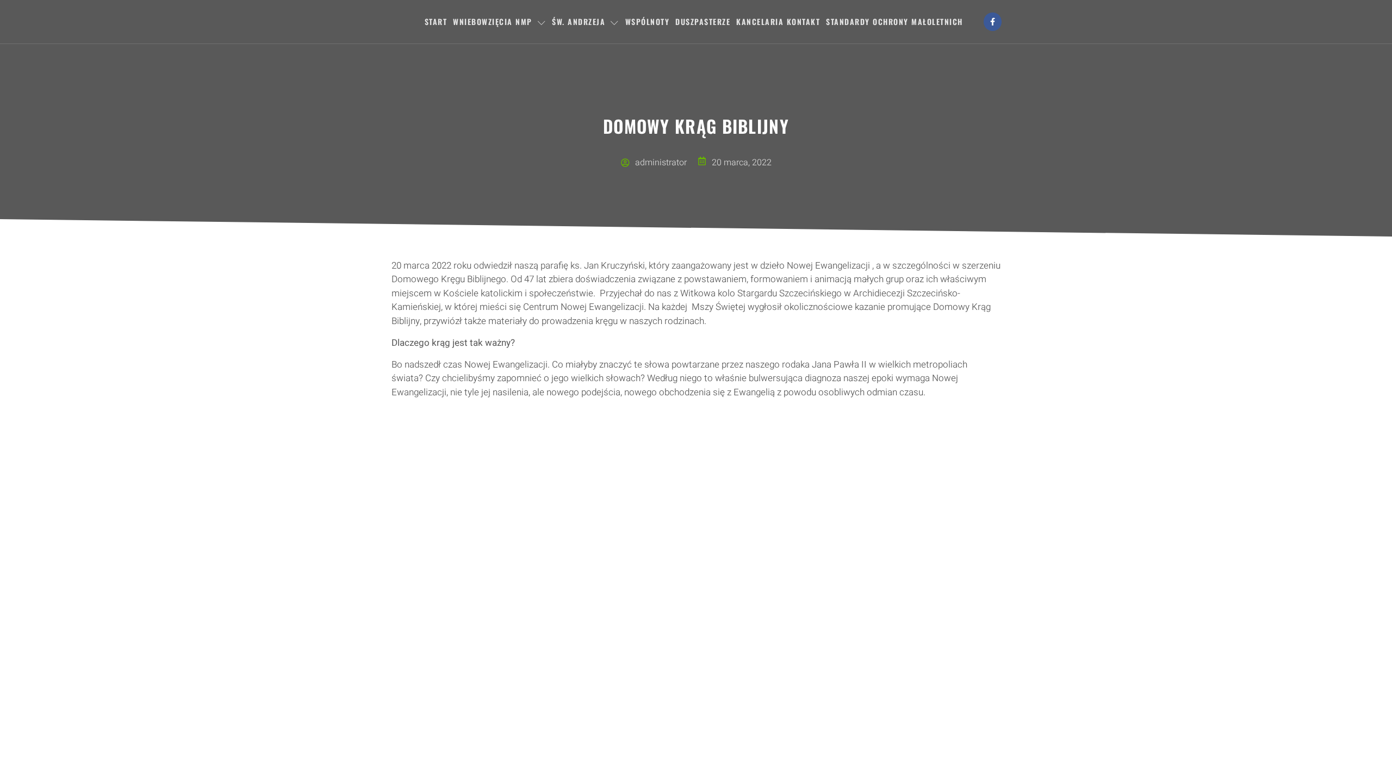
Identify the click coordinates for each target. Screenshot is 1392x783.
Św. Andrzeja (578, 21)
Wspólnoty (647, 21)
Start (436, 21)
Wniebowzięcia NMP (492, 21)
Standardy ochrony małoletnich (894, 21)
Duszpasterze (702, 21)
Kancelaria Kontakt (778, 21)
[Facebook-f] (993, 22)
